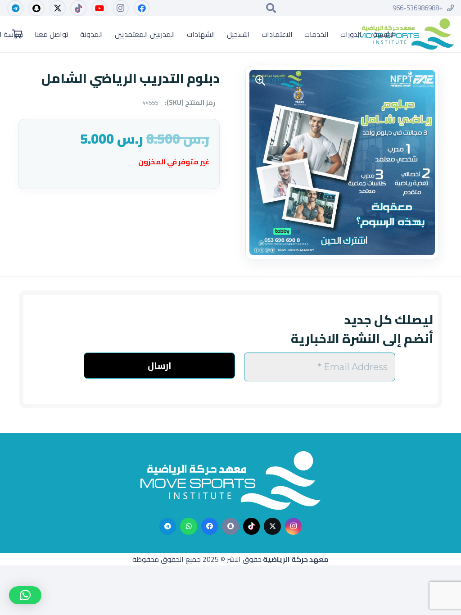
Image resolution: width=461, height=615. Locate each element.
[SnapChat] (36, 8)
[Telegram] (15, 8)
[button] (271, 8)
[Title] (230, 526)
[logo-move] (406, 34)
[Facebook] (142, 8)
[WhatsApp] (188, 526)
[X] (58, 8)
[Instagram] (121, 8)
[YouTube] (99, 8)
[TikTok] (78, 8)
